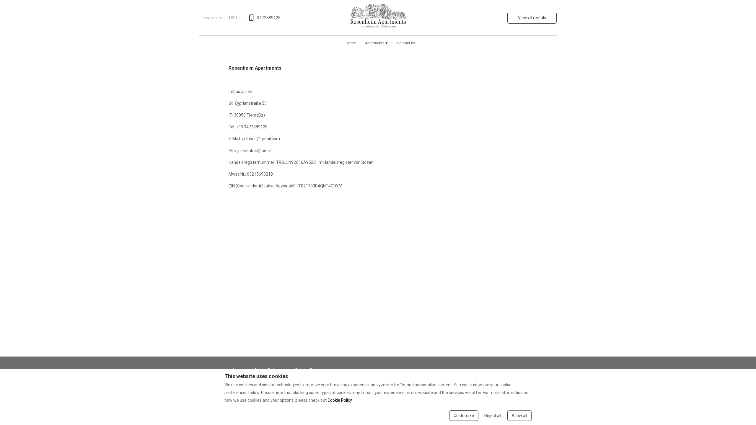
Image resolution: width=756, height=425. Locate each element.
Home (351, 43)
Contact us (406, 43)
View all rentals (532, 17)
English (210, 17)
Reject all (492, 415)
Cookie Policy (340, 400)
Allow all (519, 415)
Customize (464, 415)
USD (233, 17)
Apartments (376, 43)
